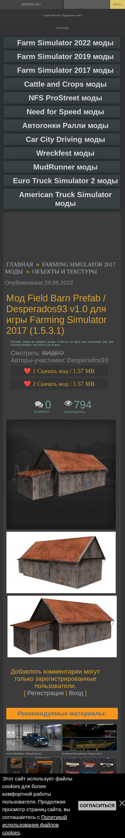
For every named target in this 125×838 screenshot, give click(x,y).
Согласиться (97, 805)
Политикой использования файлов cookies (34, 824)
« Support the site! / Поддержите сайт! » (62, 15)
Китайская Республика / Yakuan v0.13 (82, 753)
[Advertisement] (61, 238)
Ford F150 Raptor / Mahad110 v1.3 (24, 753)
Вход (76, 693)
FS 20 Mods (62, 28)
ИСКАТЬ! (117, 4)
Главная (19, 264)
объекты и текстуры (64, 271)
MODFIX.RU (31, 4)
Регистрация (45, 693)
